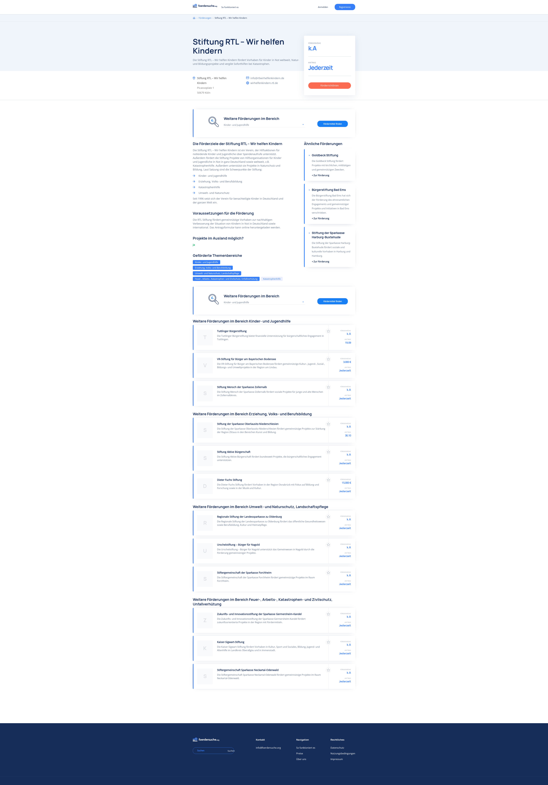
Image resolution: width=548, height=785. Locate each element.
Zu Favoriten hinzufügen (328, 331)
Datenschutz (337, 747)
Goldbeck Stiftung (325, 155)
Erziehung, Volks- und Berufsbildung (213, 267)
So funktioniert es (230, 7)
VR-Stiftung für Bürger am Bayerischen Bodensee (246, 359)
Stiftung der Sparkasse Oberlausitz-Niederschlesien (248, 424)
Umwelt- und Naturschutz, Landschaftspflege (217, 273)
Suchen (230, 750)
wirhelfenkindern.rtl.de (264, 83)
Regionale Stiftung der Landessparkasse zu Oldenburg (249, 516)
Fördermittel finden (332, 123)
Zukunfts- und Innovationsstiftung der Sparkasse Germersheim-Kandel (259, 614)
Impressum (337, 759)
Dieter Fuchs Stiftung (229, 480)
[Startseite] (206, 6)
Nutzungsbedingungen (343, 753)
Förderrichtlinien (330, 85)
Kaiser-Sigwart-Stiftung (230, 642)
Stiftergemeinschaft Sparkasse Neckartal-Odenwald (248, 670)
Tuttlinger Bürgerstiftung (232, 331)
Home (194, 18)
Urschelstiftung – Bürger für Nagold (238, 544)
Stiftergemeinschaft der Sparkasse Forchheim (244, 572)
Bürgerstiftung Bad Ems (329, 190)
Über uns (301, 759)
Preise (299, 753)
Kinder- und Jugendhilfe (206, 262)
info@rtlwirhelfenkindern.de (267, 78)
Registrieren (345, 7)
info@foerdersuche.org (268, 747)
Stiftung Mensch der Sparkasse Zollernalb (242, 387)
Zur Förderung (321, 175)
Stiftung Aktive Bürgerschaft (233, 452)
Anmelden (323, 7)
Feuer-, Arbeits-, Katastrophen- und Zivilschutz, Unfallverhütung (226, 278)
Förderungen (205, 17)
